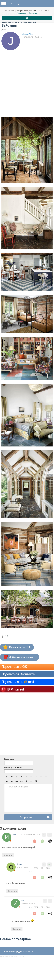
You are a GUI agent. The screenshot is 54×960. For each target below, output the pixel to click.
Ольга (19, 864)
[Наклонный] (21, 776)
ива (14, 834)
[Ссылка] (21, 781)
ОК (27, 18)
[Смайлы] (36, 781)
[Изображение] (6, 781)
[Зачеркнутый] (26, 776)
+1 (50, 835)
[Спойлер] (26, 781)
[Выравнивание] (31, 781)
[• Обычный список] (31, 776)
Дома (3, 29)
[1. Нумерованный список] (36, 776)
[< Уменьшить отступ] (41, 776)
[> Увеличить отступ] (45, 776)
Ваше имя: (9, 759)
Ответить (8, 855)
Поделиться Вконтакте (18, 674)
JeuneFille (27, 34)
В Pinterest (15, 689)
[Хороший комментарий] (42, 841)
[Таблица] (16, 781)
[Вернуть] (11, 776)
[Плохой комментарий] (34, 841)
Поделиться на (19, 682)
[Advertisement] (27, 78)
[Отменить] (6, 776)
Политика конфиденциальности (18, 951)
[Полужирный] (16, 776)
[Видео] (11, 781)
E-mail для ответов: (13, 767)
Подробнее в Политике (27, 13)
